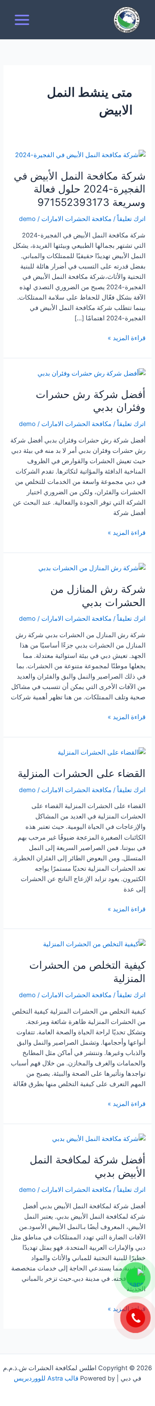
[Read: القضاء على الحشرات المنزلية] (102, 752)
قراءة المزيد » (127, 337)
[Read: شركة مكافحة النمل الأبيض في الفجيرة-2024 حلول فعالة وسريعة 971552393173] (80, 154)
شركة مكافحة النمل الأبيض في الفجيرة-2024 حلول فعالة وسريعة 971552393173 (80, 189)
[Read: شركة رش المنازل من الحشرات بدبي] (92, 568)
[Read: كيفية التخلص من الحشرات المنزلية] (94, 944)
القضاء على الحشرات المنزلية (82, 773)
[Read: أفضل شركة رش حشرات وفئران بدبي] (91, 373)
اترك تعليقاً (131, 219)
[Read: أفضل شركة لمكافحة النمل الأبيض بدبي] (99, 1139)
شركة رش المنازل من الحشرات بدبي (98, 596)
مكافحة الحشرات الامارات (76, 219)
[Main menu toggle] (22, 19)
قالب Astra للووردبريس (46, 1378)
